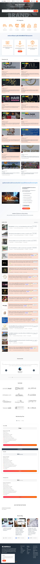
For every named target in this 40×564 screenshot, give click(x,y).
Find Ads (9, 1)
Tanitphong (11, 257)
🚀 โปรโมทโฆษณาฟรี (26, 205)
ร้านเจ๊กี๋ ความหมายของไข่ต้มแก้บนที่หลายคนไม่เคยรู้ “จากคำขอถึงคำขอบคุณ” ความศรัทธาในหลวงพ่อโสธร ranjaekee (29, 173)
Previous (6, 370)
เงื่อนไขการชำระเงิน (35, 552)
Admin (19, 537)
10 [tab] (19, 377)
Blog (27, 548)
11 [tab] (20, 377)
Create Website (23, 550)
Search (36, 10)
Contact (28, 553)
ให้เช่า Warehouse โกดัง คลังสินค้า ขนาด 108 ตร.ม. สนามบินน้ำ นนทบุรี (20, 233)
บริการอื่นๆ (23, 88)
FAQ (27, 551)
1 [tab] (8, 377)
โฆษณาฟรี (20, 51)
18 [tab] (28, 377)
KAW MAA (15, 561)
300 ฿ (4, 117)
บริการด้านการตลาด (24, 138)
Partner (22, 552)
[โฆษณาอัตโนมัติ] (34, 1)
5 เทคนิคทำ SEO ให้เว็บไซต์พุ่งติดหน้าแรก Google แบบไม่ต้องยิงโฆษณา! (7, 529)
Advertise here (35, 547)
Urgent (7, 63)
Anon (6, 537)
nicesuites (11, 228)
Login (18, 1)
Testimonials (29, 549)
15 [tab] (25, 377)
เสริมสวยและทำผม (4, 72)
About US (34, 548)
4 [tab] (12, 377)
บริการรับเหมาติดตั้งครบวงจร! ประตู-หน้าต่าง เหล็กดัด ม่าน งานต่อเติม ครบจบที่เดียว (22, 240)
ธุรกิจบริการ (35, 240)
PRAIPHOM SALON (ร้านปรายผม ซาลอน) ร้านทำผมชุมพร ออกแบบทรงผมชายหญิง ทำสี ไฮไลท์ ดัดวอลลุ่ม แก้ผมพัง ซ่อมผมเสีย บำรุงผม (30, 123)
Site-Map (34, 557)
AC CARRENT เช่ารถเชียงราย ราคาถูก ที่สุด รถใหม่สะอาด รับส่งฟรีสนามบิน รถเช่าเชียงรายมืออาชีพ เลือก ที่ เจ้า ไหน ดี (11, 173)
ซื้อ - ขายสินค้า (34, 226)
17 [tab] (27, 377)
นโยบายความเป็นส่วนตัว (35, 551)
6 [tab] (14, 377)
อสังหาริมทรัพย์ (34, 247)
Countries (34, 556)
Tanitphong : (3, 71)
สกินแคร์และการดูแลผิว (5, 122)
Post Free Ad (27, 1)
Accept (4, 560)
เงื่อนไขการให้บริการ (35, 553)
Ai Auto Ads (22, 551)
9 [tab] (18, 377)
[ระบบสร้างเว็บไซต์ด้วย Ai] (37, 1)
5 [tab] (13, 377)
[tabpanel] (20, 367)
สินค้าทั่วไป (23, 171)
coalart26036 (11, 242)
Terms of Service (35, 555)
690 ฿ (4, 167)
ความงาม (35, 254)
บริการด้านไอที (4, 155)
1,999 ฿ (23, 84)
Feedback (28, 552)
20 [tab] (31, 377)
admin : (3, 154)
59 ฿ (4, 134)
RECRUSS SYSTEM (7, 562)
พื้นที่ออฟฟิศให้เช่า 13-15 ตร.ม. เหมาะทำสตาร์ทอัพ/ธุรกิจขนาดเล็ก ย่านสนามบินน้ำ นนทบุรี (23, 226)
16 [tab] (26, 377)
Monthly (18, 420)
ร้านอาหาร (35, 312)
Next (34, 370)
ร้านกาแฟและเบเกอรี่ (4, 138)
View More (35, 59)
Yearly (23, 420)
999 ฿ (4, 68)
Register (21, 1)
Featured (4, 63)
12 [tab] (21, 377)
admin (10, 335)
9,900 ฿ (23, 134)
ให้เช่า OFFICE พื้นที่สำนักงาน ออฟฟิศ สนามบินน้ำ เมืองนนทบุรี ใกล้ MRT (20, 248)
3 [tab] (11, 377)
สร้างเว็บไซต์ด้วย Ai (26, 208)
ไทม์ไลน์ (14, 1)
